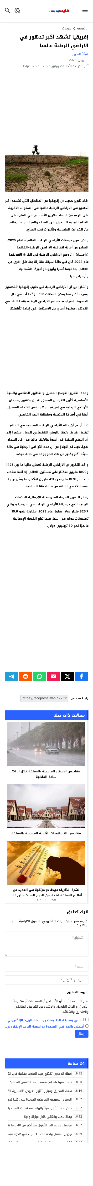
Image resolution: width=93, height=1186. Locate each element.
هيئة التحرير (80, 54)
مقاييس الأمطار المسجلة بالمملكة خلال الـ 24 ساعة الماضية (46, 774)
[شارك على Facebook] (81, 676)
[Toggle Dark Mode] (17, 11)
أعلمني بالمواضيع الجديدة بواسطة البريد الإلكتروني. (44, 1027)
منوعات (66, 28)
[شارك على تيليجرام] (11, 676)
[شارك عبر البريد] (53, 676)
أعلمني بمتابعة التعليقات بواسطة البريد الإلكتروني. (45, 1020)
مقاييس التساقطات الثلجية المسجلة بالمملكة (46, 833)
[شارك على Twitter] (67, 676)
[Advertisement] (46, 106)
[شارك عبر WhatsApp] (39, 676)
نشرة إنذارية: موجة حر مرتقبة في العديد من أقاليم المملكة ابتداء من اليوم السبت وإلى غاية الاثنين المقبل (46, 895)
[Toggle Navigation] (86, 11)
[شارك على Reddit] (25, 676)
